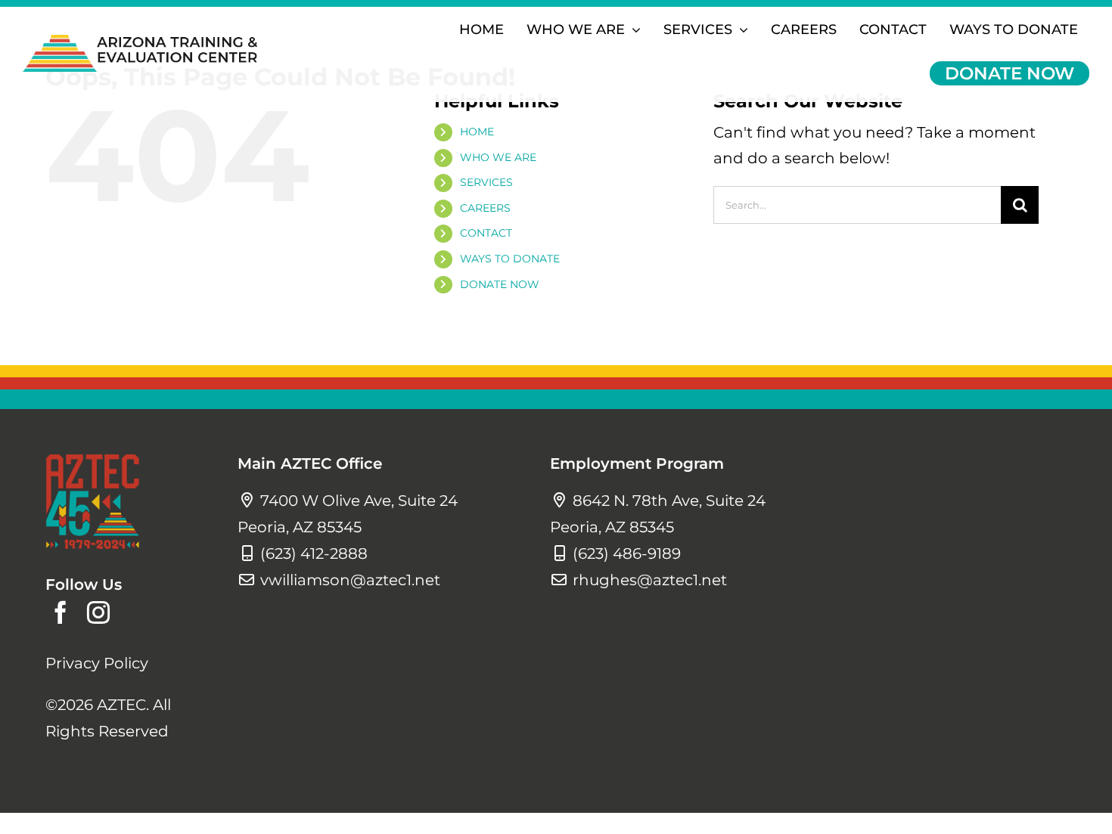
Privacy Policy (96, 663)
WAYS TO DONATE (510, 258)
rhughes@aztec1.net (650, 580)
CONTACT (486, 233)
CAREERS (485, 208)
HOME (477, 131)
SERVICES (486, 182)
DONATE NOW (499, 284)
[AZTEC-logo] (140, 42)
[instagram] (98, 612)
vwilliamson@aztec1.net (350, 580)
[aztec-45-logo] (92, 462)
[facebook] (60, 612)
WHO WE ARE (498, 157)
